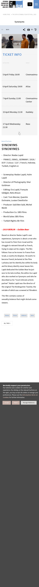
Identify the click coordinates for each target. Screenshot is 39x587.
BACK (7, 30)
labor (32, 315)
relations (23, 315)
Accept (7, 403)
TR (30, 4)
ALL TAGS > (7, 323)
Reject (16, 403)
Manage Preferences (28, 403)
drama (7, 315)
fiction (15, 315)
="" (22, 1)
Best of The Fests (6, 141)
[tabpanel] (19, 41)
